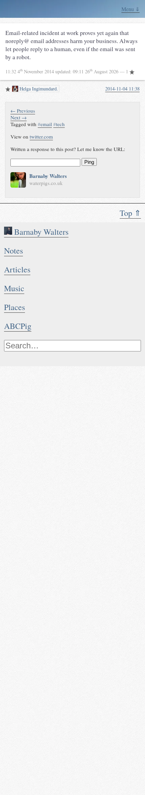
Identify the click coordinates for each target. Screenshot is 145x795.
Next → (18, 117)
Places (14, 307)
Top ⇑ (130, 212)
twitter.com (41, 136)
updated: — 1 (67, 71)
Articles (17, 269)
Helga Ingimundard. (38, 88)
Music (14, 288)
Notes (13, 250)
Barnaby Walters (40, 231)
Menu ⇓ (130, 8)
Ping (89, 162)
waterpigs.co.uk (46, 183)
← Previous (22, 110)
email (45, 124)
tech (59, 124)
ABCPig (17, 325)
